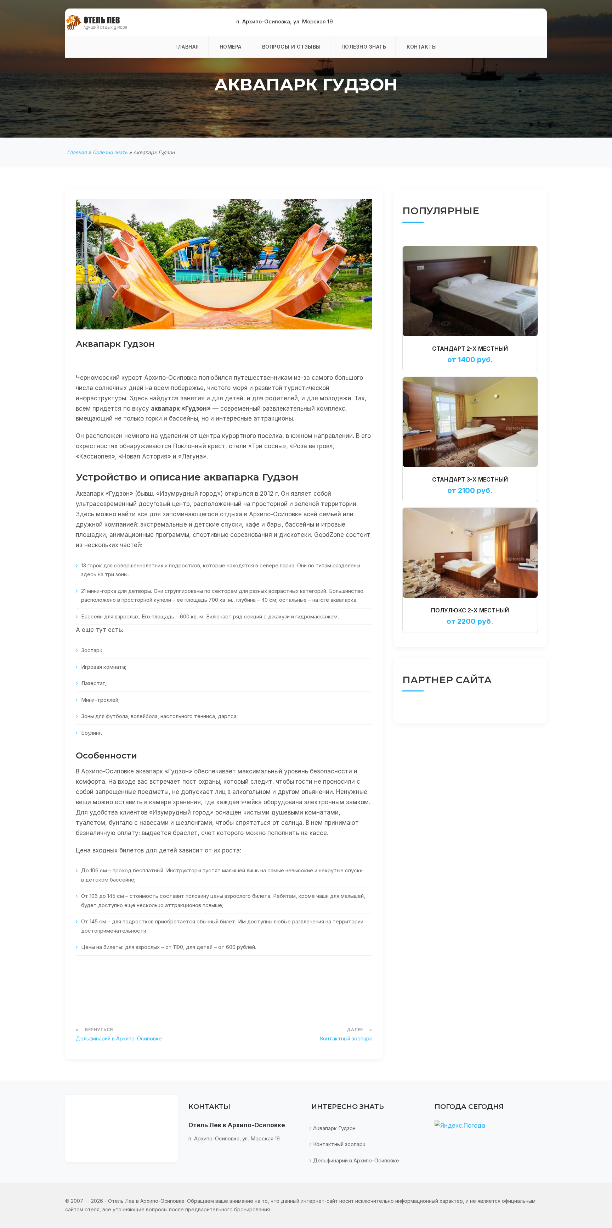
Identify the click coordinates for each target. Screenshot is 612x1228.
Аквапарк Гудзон (334, 1128)
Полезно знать (363, 47)
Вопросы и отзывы (291, 47)
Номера (231, 47)
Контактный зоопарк (346, 1038)
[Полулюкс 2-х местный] (470, 552)
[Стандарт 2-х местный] (470, 290)
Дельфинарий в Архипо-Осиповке (119, 1038)
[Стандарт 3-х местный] (470, 421)
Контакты (422, 47)
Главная (187, 47)
